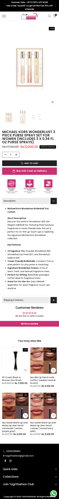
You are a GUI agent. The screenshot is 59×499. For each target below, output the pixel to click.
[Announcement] (29, 6)
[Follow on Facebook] (5, 460)
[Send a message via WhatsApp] (54, 494)
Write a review (29, 323)
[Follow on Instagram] (10, 460)
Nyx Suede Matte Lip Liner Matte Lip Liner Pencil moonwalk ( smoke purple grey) (15, 427)
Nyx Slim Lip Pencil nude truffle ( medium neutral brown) (43, 380)
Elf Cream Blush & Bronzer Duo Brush (11, 379)
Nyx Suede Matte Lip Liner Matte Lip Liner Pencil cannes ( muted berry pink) (43, 427)
